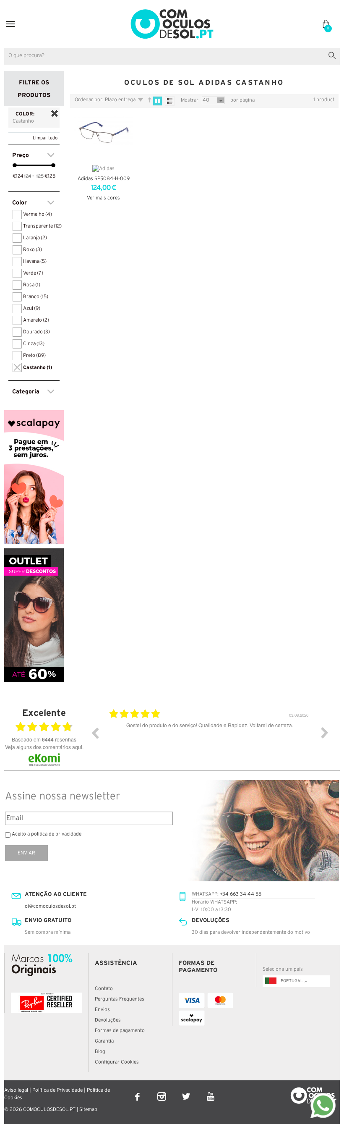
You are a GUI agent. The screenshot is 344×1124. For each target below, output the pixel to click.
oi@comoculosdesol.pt (50, 906)
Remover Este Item (54, 113)
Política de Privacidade (57, 1090)
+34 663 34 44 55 (240, 894)
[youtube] (210, 1091)
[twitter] (187, 1091)
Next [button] (324, 733)
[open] (10, 24)
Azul (31, 308)
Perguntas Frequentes (119, 999)
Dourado (36, 332)
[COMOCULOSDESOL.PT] (172, 11)
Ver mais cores (103, 198)
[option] (210, 738)
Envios (102, 1009)
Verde (33, 273)
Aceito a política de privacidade (46, 834)
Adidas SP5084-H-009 (104, 178)
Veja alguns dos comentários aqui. (44, 746)
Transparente (42, 226)
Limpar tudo (45, 138)
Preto (34, 355)
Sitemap (88, 1109)
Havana (35, 261)
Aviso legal (16, 1090)
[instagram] (162, 1091)
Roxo (32, 249)
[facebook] (138, 1091)
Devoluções (108, 1020)
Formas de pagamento (120, 1030)
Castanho (37, 367)
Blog (100, 1051)
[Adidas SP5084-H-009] (103, 137)
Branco (35, 296)
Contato (104, 988)
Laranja (35, 238)
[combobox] (172, 56)
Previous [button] (95, 733)
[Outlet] (34, 552)
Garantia (104, 1041)
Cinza (33, 343)
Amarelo (36, 320)
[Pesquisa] (333, 54)
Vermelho (37, 214)
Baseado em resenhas (44, 739)
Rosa (31, 285)
